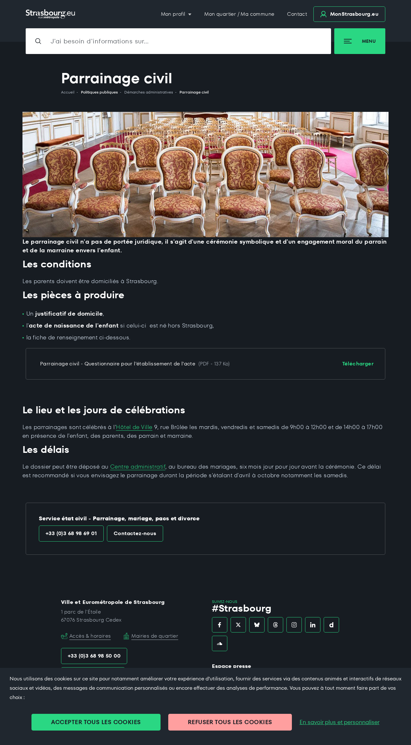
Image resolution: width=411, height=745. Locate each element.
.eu (354, 14)
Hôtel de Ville (134, 427)
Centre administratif (137, 466)
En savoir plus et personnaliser (340, 722)
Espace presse (231, 666)
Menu (369, 41)
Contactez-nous (135, 533)
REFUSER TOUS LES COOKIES (230, 722)
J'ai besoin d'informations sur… (100, 41)
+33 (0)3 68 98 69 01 (71, 533)
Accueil (67, 92)
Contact (297, 14)
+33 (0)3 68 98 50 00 (94, 656)
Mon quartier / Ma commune (239, 14)
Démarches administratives (148, 92)
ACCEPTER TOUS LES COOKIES (96, 722)
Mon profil (174, 14)
